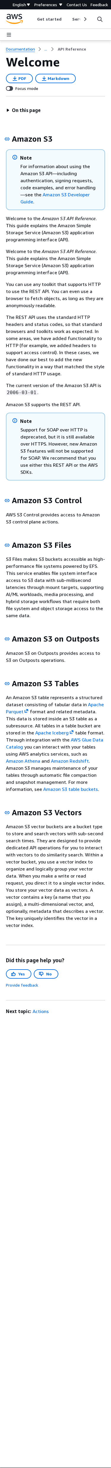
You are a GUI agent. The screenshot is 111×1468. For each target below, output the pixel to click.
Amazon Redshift (70, 761)
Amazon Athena (23, 761)
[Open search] (99, 19)
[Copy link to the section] (7, 139)
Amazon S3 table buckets (70, 789)
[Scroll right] (85, 19)
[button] (23, 110)
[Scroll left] (32, 19)
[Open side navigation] (9, 34)
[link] (72, 49)
